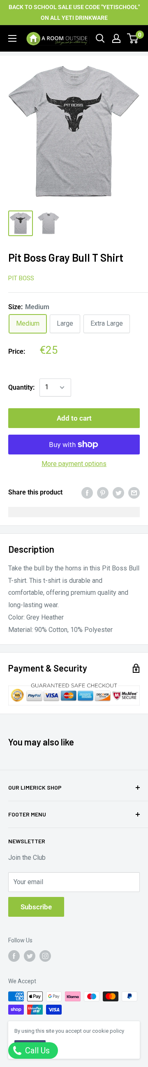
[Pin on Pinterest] (103, 492)
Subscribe (36, 907)
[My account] (116, 38)
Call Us (36, 1050)
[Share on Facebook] (87, 492)
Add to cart (74, 418)
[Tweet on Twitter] (118, 492)
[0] (133, 38)
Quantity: (21, 387)
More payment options (74, 464)
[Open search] (100, 38)
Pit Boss (21, 278)
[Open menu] (12, 38)
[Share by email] (134, 492)
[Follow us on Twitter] (29, 956)
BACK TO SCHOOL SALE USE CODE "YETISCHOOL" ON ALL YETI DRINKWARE (74, 12)
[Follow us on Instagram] (45, 956)
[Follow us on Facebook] (14, 956)
